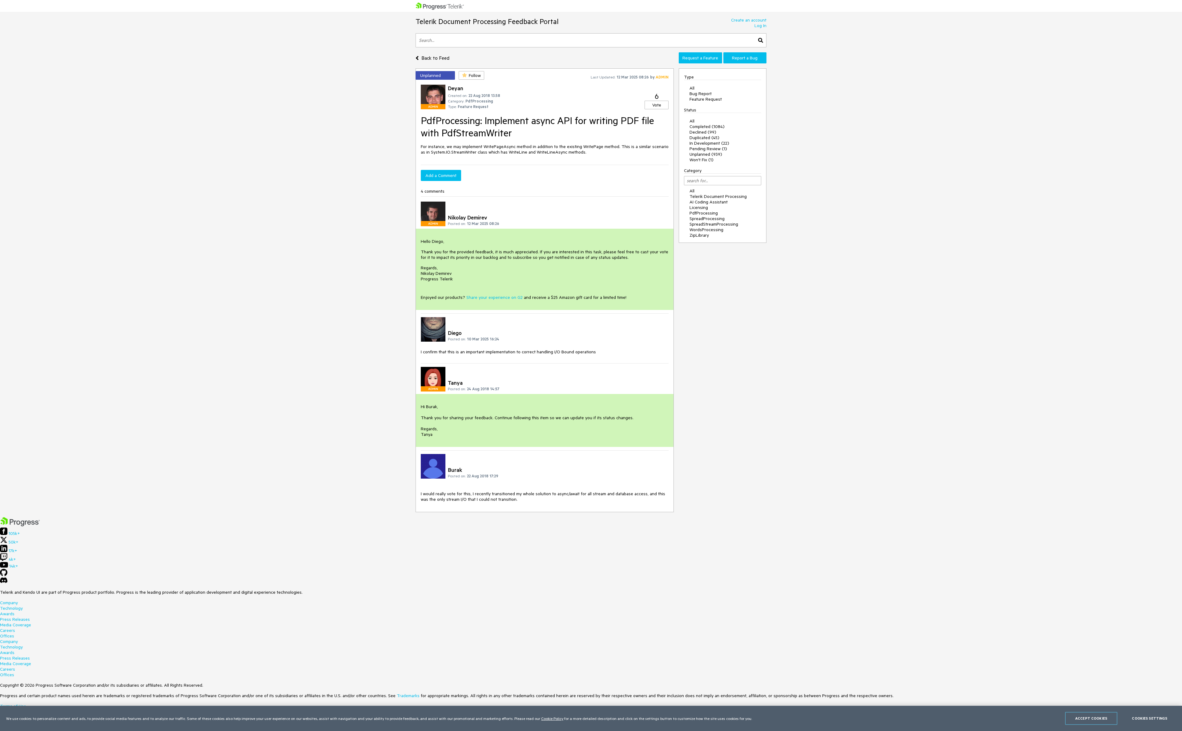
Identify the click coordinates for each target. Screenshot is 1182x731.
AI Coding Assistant (709, 202)
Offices (7, 636)
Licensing (699, 207)
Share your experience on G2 (494, 297)
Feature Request (706, 99)
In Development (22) (709, 143)
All (692, 88)
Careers (7, 630)
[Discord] (3, 581)
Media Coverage (15, 625)
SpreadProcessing (707, 218)
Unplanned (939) (706, 154)
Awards (7, 614)
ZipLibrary (699, 235)
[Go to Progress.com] (20, 525)
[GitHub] (3, 574)
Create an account (748, 20)
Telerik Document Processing (718, 196)
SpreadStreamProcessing (714, 224)
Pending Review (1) (708, 148)
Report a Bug (745, 58)
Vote (656, 105)
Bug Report (701, 93)
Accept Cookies (1091, 718)
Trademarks (408, 695)
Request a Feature (700, 58)
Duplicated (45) (704, 137)
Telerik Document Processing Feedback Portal (487, 21)
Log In (760, 25)
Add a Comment (440, 175)
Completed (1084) (707, 126)
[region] (591, 718)
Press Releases (15, 619)
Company (9, 602)
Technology (11, 608)
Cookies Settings (1149, 718)
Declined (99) (703, 132)
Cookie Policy (552, 718)
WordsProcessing (706, 229)
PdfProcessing (704, 213)
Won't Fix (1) (702, 160)
